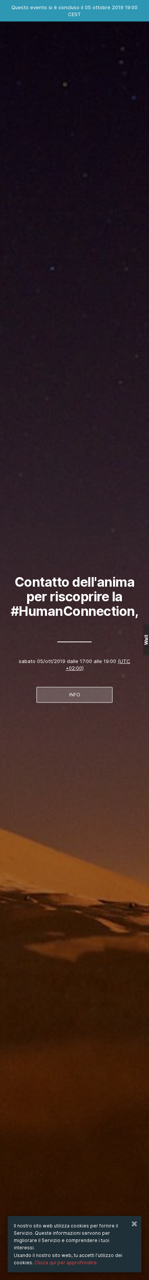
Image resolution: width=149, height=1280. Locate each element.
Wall (146, 640)
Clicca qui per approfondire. (66, 1262)
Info (74, 695)
